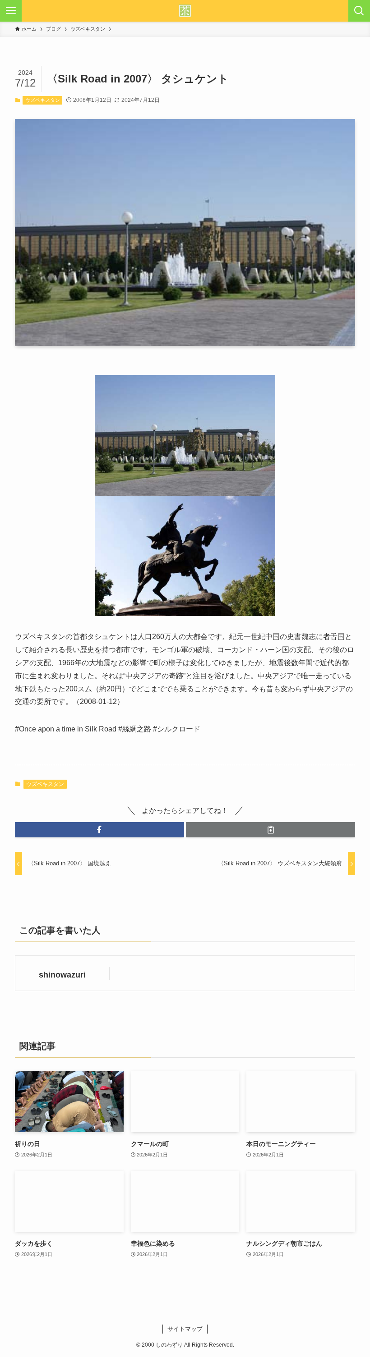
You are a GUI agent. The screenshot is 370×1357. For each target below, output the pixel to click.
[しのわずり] (185, 11)
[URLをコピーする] (270, 829)
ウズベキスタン (42, 100)
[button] (99, 829)
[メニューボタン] (11, 11)
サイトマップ (185, 1328)
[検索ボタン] (359, 11)
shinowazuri (62, 974)
